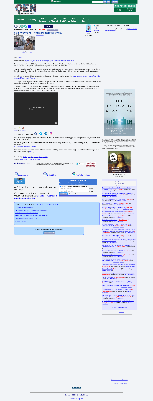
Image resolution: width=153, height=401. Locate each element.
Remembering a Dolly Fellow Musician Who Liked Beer (116, 289)
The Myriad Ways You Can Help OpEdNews (113, 250)
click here (121, 312)
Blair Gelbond (123, 220)
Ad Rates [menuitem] (73, 19)
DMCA (31, 52)
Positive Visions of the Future (109, 220)
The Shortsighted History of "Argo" (111, 235)
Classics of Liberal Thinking (119, 380)
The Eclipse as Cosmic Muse (109, 203)
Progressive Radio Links (119, 383)
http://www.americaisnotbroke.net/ (25, 146)
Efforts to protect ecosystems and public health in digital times (118, 264)
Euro (32, 157)
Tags (45, 157)
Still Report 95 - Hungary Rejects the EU (38, 32)
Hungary (36, 157)
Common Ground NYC (24, 159)
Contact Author (23, 175)
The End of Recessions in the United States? (113, 199)
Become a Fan (97, 30)
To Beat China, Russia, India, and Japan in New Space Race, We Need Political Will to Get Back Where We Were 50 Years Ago (119, 230)
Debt (29, 157)
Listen (48, 26)
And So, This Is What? (108, 277)
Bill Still (23, 53)
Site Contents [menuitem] (42, 19)
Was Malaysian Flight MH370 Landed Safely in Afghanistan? (31, 210)
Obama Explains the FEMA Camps (24, 207)
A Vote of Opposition (107, 269)
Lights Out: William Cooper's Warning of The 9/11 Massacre (118, 301)
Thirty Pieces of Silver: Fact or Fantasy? (112, 255)
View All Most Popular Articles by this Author (49, 205)
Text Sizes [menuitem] (84, 19)
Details (27, 52)
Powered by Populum (76, 399)
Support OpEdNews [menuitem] (64, 19)
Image (19, 53)
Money (41, 157)
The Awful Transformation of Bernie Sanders (114, 207)
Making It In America (107, 215)
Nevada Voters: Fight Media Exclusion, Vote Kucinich (116, 285)
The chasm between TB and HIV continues (113, 211)
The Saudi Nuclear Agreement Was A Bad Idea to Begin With (118, 273)
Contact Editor (51, 175)
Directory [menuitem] (32, 19)
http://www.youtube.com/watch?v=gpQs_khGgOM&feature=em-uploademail (49, 61)
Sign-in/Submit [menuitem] (53, 19)
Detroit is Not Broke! (20, 221)
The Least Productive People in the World (26, 218)
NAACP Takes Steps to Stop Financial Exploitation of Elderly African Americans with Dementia (117, 259)
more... (31, 152)
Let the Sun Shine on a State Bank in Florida (26, 213)
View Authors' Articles (83, 175)
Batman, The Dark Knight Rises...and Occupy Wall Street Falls (31, 215)
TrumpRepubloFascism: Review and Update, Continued (116, 281)
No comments (40, 35)
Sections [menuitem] (20, 19)
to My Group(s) (35, 159)
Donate (40, 196)
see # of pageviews (109, 190)
